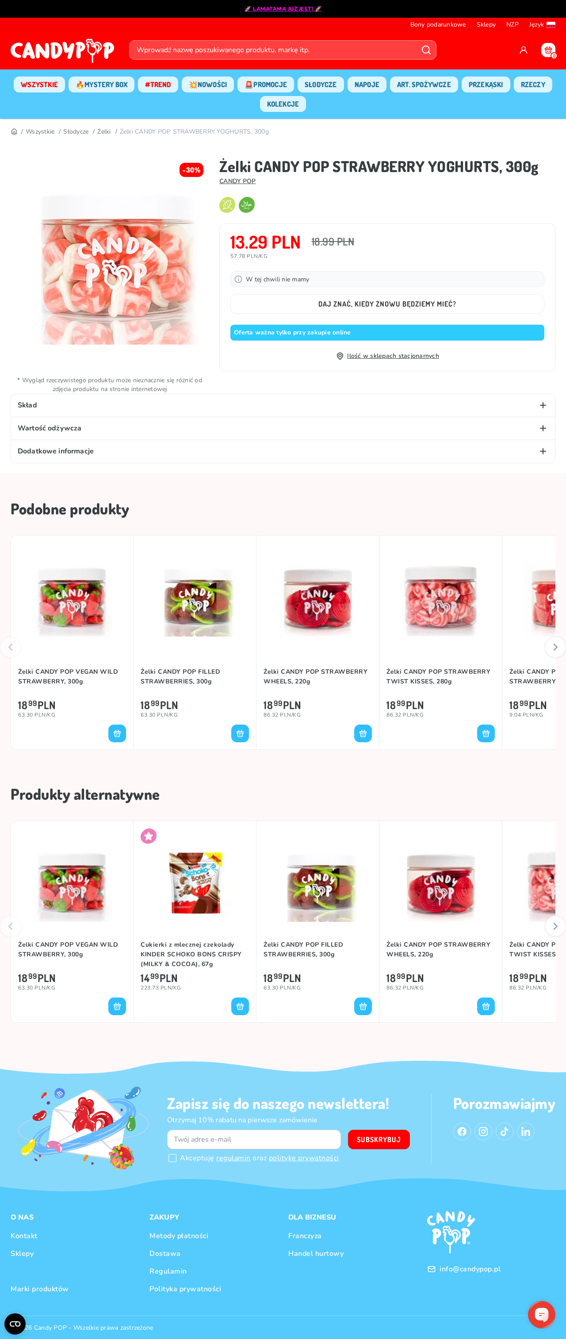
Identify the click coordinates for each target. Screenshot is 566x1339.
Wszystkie (40, 131)
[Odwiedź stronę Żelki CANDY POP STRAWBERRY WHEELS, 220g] (318, 597)
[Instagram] (483, 1131)
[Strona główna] (65, 53)
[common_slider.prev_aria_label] (10, 647)
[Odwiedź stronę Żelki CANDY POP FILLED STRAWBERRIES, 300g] (195, 597)
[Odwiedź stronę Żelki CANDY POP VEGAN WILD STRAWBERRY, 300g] (72, 597)
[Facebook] (462, 1131)
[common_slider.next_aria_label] (555, 647)
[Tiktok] (504, 1131)
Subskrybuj (379, 1139)
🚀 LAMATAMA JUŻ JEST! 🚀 (283, 8)
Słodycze (75, 131)
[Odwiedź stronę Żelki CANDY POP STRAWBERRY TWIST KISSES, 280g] (441, 597)
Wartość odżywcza (49, 428)
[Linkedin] (526, 1131)
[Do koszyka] (117, 733)
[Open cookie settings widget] (15, 1324)
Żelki (104, 131)
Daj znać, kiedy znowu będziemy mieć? (387, 303)
